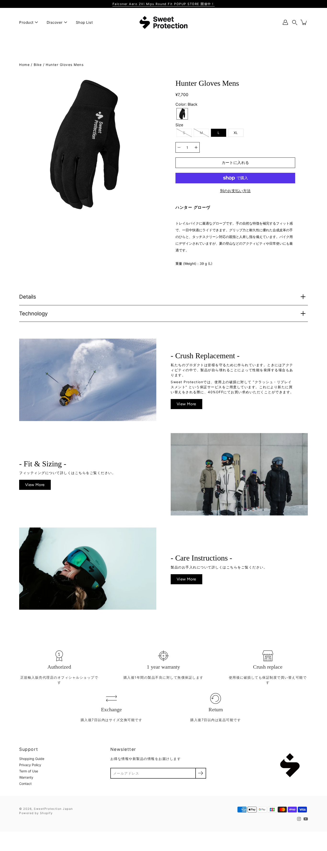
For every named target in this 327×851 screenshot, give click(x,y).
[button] (294, 22)
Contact (25, 784)
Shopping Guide (31, 759)
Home (24, 65)
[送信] (200, 773)
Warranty (26, 777)
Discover (55, 22)
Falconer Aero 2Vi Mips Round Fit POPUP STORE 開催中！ (164, 4)
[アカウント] (285, 22)
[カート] (304, 22)
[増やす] (196, 147)
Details (27, 297)
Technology (33, 313)
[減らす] (179, 147)
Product (26, 22)
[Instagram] (299, 819)
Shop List (84, 22)
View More (186, 404)
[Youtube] (306, 819)
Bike (38, 65)
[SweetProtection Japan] (163, 22)
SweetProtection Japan (53, 808)
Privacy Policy (30, 765)
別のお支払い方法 (235, 190)
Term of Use (28, 771)
